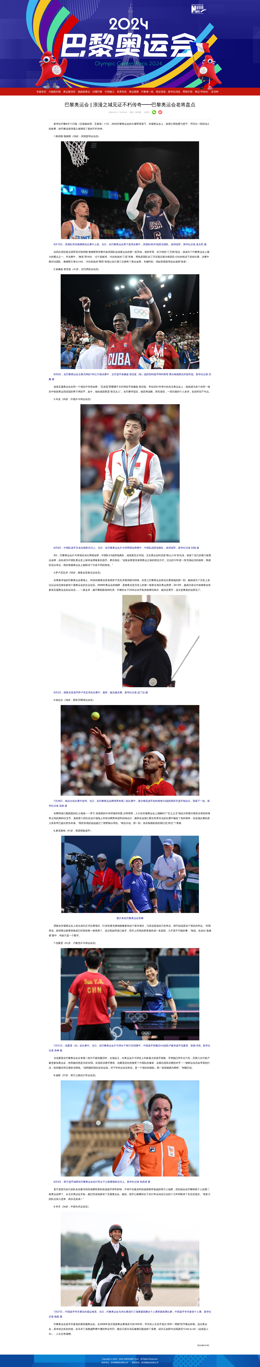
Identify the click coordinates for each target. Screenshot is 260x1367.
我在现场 (161, 91)
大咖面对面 (55, 91)
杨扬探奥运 (84, 91)
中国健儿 (109, 91)
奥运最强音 (69, 91)
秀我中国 (187, 91)
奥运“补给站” (202, 91)
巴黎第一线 (147, 91)
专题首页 (41, 91)
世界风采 (122, 91)
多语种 (214, 91)
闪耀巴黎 (97, 91)
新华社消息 (174, 91)
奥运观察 (134, 91)
